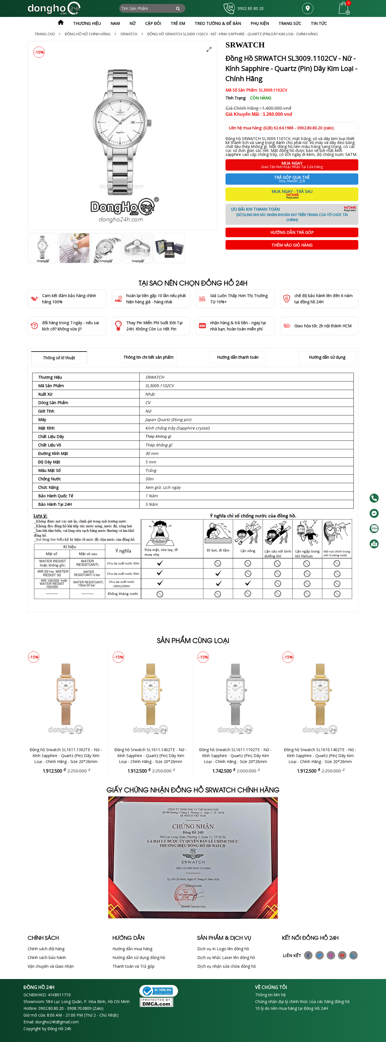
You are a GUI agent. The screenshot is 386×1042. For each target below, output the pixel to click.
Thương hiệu (87, 23)
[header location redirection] (308, 9)
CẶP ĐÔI (153, 23)
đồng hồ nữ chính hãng (87, 33)
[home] (61, 22)
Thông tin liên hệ (270, 995)
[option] (122, 135)
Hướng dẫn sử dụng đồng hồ (138, 957)
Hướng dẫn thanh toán (238, 357)
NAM (115, 23)
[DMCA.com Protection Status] (193, 1002)
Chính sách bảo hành (47, 957)
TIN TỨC (319, 23)
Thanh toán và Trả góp (133, 966)
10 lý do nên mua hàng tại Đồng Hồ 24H (291, 1008)
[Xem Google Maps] (374, 544)
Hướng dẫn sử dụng (327, 357)
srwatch (128, 33)
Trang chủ (45, 33)
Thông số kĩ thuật (59, 357)
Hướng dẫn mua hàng (132, 948)
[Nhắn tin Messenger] (374, 513)
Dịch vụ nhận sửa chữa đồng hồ (226, 966)
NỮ (132, 23)
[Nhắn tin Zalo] (374, 528)
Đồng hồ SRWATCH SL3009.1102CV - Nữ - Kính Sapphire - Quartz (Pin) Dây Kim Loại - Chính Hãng (232, 33)
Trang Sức (290, 23)
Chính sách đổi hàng (46, 948)
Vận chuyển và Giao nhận (51, 966)
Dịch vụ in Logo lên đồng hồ (223, 948)
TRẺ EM (178, 23)
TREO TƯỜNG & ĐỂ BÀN (218, 23)
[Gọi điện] (374, 498)
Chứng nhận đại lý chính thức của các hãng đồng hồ (302, 1002)
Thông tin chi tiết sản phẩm (148, 357)
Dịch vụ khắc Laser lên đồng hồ (226, 957)
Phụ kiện (260, 23)
